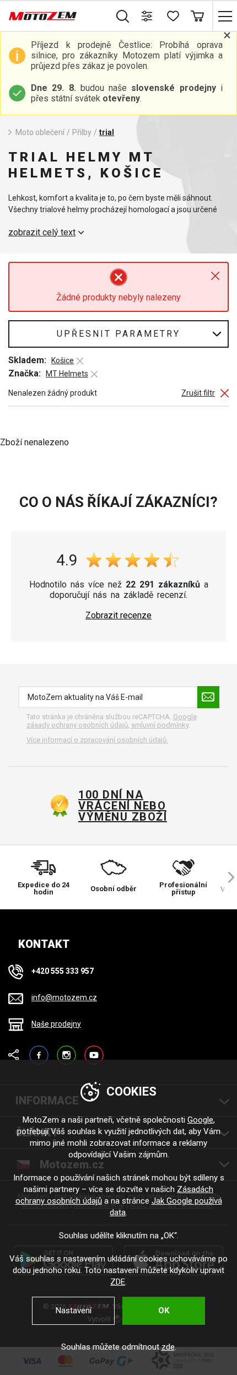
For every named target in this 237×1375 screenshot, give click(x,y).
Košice (62, 360)
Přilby (81, 132)
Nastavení (73, 1310)
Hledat (122, 16)
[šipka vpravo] (226, 877)
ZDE (117, 1282)
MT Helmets (67, 373)
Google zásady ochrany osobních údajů (111, 721)
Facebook (39, 1050)
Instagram (66, 1050)
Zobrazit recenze (118, 615)
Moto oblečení (39, 132)
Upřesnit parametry (118, 333)
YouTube (94, 1050)
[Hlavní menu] (224, 16)
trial (106, 132)
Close (215, 276)
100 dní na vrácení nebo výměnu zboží (122, 805)
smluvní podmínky (159, 725)
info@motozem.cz (64, 997)
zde (168, 1347)
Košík (197, 16)
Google (200, 1120)
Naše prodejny (56, 1024)
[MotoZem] (43, 16)
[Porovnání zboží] (147, 16)
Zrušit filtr (198, 393)
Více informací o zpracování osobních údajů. (97, 740)
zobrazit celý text (42, 232)
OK (163, 1310)
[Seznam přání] (172, 16)
